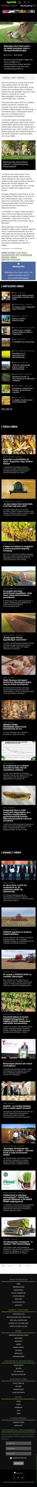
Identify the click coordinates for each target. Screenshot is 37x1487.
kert (17, 255)
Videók (18, 1404)
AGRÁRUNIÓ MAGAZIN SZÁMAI (18, 1335)
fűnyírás (11, 253)
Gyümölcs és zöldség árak (18, 1323)
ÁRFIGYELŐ (18, 1341)
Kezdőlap (6, 78)
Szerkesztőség (18, 1422)
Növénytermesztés (18, 1293)
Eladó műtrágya (19, 1392)
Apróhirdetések (18, 1356)
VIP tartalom (18, 1371)
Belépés (18, 1368)
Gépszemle (18, 1338)
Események (18, 1407)
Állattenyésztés (18, 1302)
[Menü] (24, 2)
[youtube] (22, 1477)
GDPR (18, 1413)
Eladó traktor (18, 1383)
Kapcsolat (18, 1425)
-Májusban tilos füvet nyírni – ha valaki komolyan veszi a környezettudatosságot (18, 272)
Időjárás (18, 1350)
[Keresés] (28, 2)
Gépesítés (18, 1305)
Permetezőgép (18, 1389)
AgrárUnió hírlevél (20, 1458)
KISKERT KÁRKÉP (18, 1347)
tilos (18, 253)
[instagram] (18, 1477)
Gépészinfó (18, 1353)
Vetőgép (18, 1386)
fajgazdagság (26, 255)
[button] (19, 2)
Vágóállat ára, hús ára (18, 1326)
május (24, 253)
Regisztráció (18, 1365)
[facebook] (14, 1477)
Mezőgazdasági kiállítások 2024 (18, 1317)
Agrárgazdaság (18, 1287)
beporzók (5, 257)
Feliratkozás (18, 1463)
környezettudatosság (10, 260)
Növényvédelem (18, 1296)
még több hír (6, 409)
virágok (13, 257)
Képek (19, 1401)
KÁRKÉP (18, 1344)
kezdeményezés (8, 255)
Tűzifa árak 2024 (18, 1314)
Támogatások (18, 1290)
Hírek (13, 78)
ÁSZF (18, 1410)
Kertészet (8, 55)
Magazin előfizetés (18, 1374)
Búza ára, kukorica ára (18, 1320)
